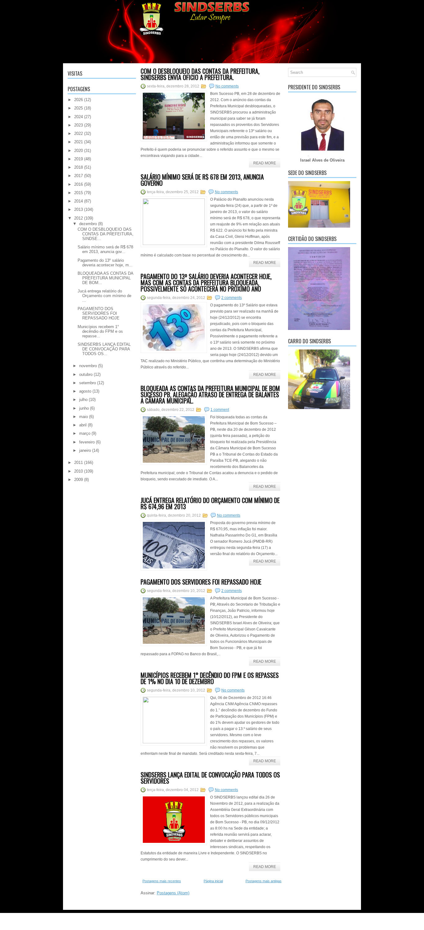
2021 (78, 142)
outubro (85, 374)
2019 (78, 159)
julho (83, 399)
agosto (85, 391)
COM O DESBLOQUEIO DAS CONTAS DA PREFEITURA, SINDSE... (105, 234)
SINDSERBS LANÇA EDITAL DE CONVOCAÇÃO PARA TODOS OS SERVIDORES (210, 778)
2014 (78, 201)
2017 (78, 175)
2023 (78, 125)
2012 (78, 218)
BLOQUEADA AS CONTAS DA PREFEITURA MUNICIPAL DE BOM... (105, 278)
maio (83, 416)
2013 (78, 209)
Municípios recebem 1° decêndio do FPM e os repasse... (100, 331)
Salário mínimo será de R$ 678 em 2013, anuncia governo (202, 180)
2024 (78, 116)
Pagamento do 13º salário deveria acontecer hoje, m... (105, 262)
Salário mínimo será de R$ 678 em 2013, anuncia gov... (105, 249)
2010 (78, 471)
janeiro (85, 450)
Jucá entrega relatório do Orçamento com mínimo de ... (104, 296)
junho (84, 408)
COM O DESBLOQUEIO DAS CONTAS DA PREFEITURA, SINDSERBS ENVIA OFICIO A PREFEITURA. (200, 74)
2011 (78, 462)
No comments (227, 86)
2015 (78, 192)
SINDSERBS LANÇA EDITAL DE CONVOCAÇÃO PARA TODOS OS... (104, 349)
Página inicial (213, 881)
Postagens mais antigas (264, 881)
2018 (78, 167)
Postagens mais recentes (161, 881)
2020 (78, 150)
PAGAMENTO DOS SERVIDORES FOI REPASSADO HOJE (99, 313)
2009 (78, 479)
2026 (78, 99)
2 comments (231, 298)
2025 (78, 108)
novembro (88, 365)
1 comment (219, 409)
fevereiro (87, 442)
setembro (87, 382)
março (84, 433)
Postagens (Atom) (173, 893)
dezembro (88, 223)
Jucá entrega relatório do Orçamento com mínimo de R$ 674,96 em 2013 (210, 503)
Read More (264, 163)
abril (83, 425)
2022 (78, 133)
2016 (78, 184)
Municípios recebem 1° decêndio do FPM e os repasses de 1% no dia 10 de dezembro (210, 678)
